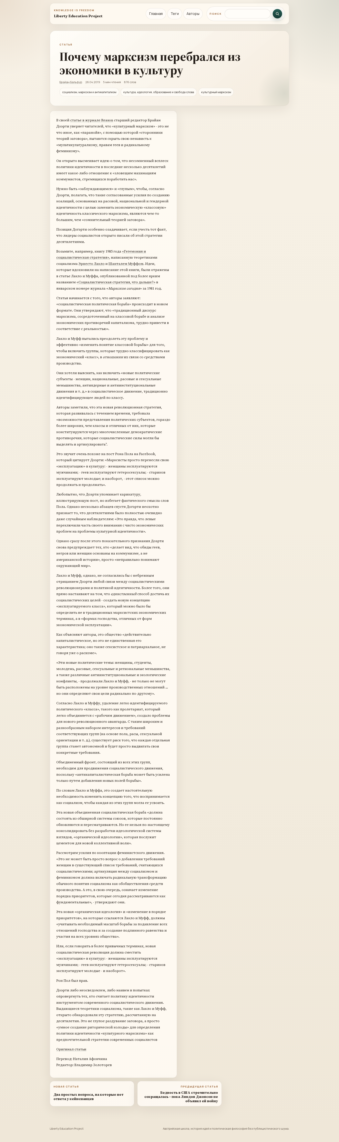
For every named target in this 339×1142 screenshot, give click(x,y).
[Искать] (277, 13)
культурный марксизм (216, 92)
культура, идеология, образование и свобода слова (158, 92)
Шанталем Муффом (125, 263)
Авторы (193, 13)
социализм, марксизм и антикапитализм (89, 92)
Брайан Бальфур (70, 82)
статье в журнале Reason (91, 120)
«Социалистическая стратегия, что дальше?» (116, 282)
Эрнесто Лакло (91, 263)
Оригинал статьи (71, 1049)
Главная (156, 13)
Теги (175, 13)
